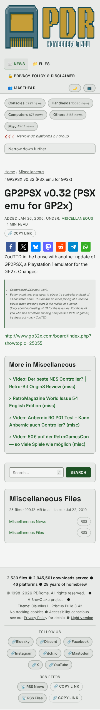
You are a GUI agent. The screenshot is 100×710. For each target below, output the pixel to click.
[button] (11, 247)
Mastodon (78, 653)
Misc (21, 126)
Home (9, 171)
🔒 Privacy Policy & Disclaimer (41, 75)
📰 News (16, 63)
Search (78, 472)
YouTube (58, 665)
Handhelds (70, 103)
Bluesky (21, 641)
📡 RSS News (32, 687)
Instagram (21, 653)
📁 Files (41, 63)
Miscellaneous (31, 171)
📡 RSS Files (32, 698)
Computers (25, 115)
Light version (82, 618)
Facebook (78, 641)
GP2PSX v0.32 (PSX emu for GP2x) (50, 199)
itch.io (50, 653)
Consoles (25, 103)
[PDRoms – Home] (50, 26)
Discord (48, 641)
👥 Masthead (22, 87)
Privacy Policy (35, 618)
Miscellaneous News (27, 521)
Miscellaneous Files (26, 532)
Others (67, 115)
